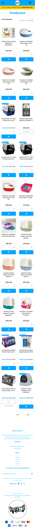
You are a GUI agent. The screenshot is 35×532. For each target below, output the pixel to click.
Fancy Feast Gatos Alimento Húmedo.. (9, 43)
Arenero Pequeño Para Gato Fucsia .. (26, 196)
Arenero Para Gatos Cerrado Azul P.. (26, 274)
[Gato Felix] (17, 3)
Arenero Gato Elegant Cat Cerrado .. (26, 390)
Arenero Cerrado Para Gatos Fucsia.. (26, 313)
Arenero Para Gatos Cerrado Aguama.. (8, 313)
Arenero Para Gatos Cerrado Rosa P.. (8, 274)
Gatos (17, 461)
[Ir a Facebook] (18, 484)
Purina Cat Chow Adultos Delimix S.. (26, 119)
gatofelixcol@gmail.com (17, 446)
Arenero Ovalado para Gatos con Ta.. (26, 43)
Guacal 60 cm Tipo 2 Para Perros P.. (8, 119)
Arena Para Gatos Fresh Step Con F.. (9, 351)
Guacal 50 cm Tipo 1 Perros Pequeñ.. (26, 158)
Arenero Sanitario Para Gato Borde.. (9, 235)
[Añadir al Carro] (8, 59)
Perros (17, 459)
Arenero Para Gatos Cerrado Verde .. (26, 236)
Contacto (17, 457)
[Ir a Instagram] (21, 484)
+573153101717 (17, 448)
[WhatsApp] (24, 484)
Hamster (17, 463)
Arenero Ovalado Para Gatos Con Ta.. (8, 197)
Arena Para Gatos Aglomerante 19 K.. (26, 351)
